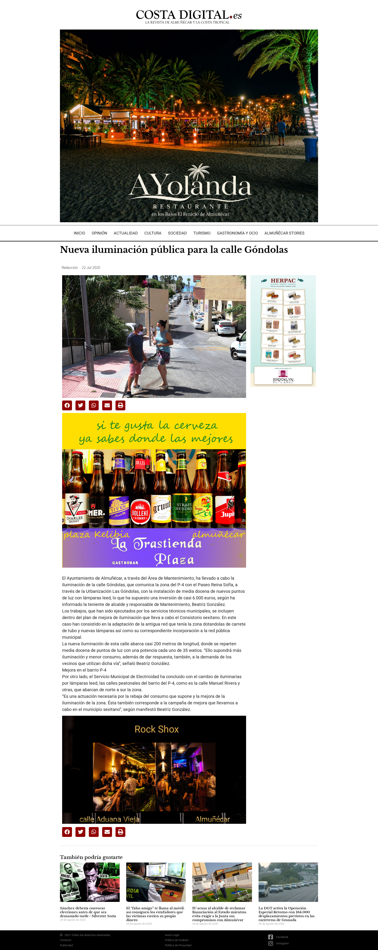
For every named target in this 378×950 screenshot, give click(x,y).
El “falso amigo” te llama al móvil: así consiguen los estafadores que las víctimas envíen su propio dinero (155, 914)
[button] (67, 405)
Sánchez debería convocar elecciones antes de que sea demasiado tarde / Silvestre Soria (88, 912)
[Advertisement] (283, 459)
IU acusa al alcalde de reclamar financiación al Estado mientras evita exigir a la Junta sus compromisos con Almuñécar (219, 914)
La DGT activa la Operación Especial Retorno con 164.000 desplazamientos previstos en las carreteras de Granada (287, 914)
